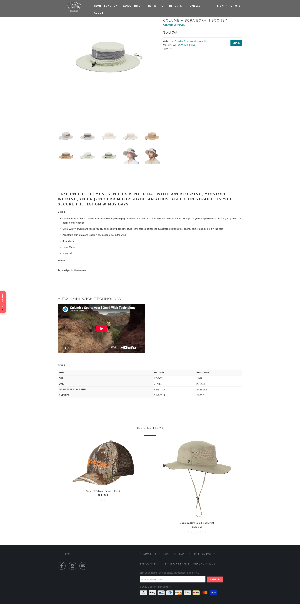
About (99, 13)
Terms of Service (176, 563)
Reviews (194, 6)
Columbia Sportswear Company (189, 41)
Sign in (222, 6)
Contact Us (181, 554)
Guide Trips (132, 6)
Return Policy (205, 554)
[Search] (231, 6)
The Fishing (155, 6)
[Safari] (109, 57)
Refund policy (204, 563)
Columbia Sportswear (174, 24)
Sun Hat (176, 44)
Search (145, 554)
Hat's (206, 41)
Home (98, 6)
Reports (176, 6)
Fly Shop (111, 6)
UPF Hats (190, 44)
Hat (170, 48)
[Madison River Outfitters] (74, 7)
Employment (149, 563)
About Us (162, 554)
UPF (183, 44)
